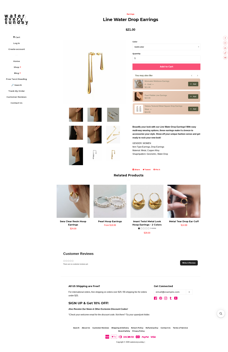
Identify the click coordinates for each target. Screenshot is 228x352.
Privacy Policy (138, 331)
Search (76, 328)
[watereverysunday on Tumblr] (170, 299)
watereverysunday (137, 342)
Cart (17, 37)
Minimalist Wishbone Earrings (157, 81)
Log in (16, 43)
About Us (86, 328)
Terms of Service (180, 328)
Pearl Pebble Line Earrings (156, 95)
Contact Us (16, 103)
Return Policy (137, 328)
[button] (147, 229)
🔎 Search (16, 85)
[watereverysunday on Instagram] (165, 299)
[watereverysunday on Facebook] (155, 299)
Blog (16, 73)
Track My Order (16, 91)
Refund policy (152, 328)
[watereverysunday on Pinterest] (160, 299)
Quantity (136, 54)
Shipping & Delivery (120, 328)
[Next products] (197, 75)
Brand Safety (124, 331)
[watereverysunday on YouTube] (175, 299)
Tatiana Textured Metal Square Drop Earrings (163, 106)
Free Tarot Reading (16, 79)
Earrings (130, 14)
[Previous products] (192, 75)
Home (16, 61)
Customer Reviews (16, 97)
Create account (16, 49)
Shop (16, 67)
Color (134, 42)
